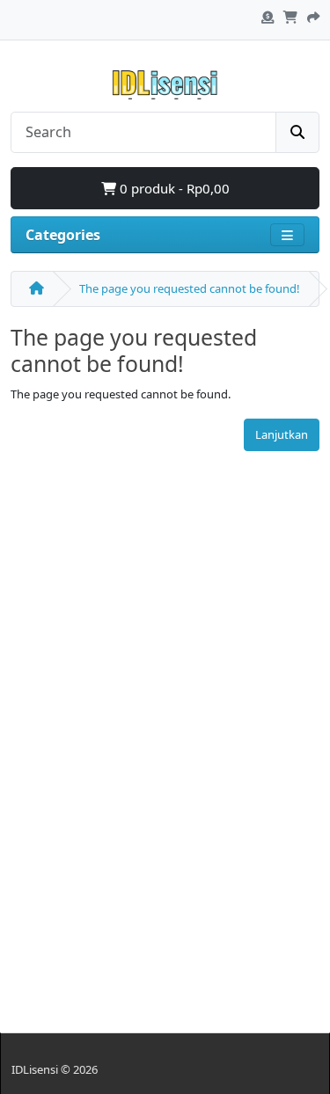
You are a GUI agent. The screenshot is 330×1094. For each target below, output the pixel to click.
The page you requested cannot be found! (189, 288)
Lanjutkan (281, 434)
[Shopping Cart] (290, 15)
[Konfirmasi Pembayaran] (267, 15)
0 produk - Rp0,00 (173, 188)
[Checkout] (313, 15)
